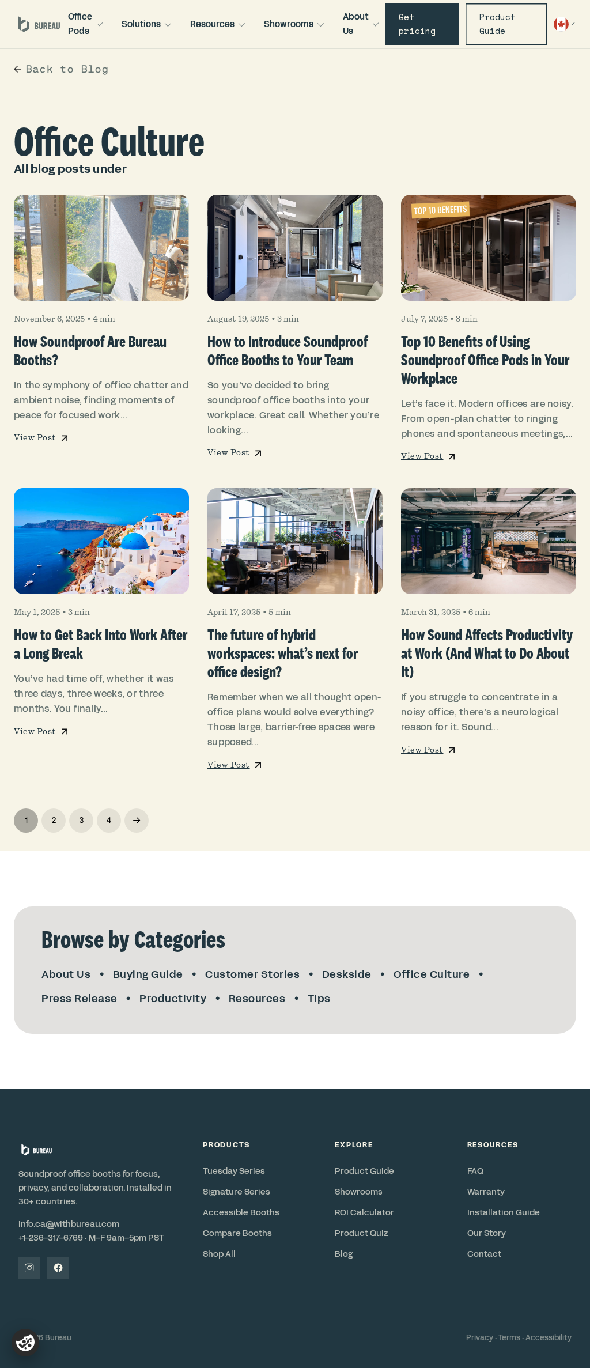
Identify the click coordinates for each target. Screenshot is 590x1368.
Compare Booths (237, 1233)
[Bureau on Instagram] (29, 1268)
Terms (509, 1338)
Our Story (486, 1233)
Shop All (219, 1254)
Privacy (479, 1338)
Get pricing (417, 24)
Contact (484, 1254)
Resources (212, 24)
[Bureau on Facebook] (58, 1268)
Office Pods (80, 23)
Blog (344, 1254)
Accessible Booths (241, 1212)
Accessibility (548, 1338)
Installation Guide (503, 1212)
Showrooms (288, 24)
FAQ (475, 1171)
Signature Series (236, 1191)
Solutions (141, 24)
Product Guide (497, 24)
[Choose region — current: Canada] (563, 24)
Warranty (486, 1191)
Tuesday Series (234, 1171)
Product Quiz (361, 1233)
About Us (355, 23)
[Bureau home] (39, 24)
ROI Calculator (364, 1212)
